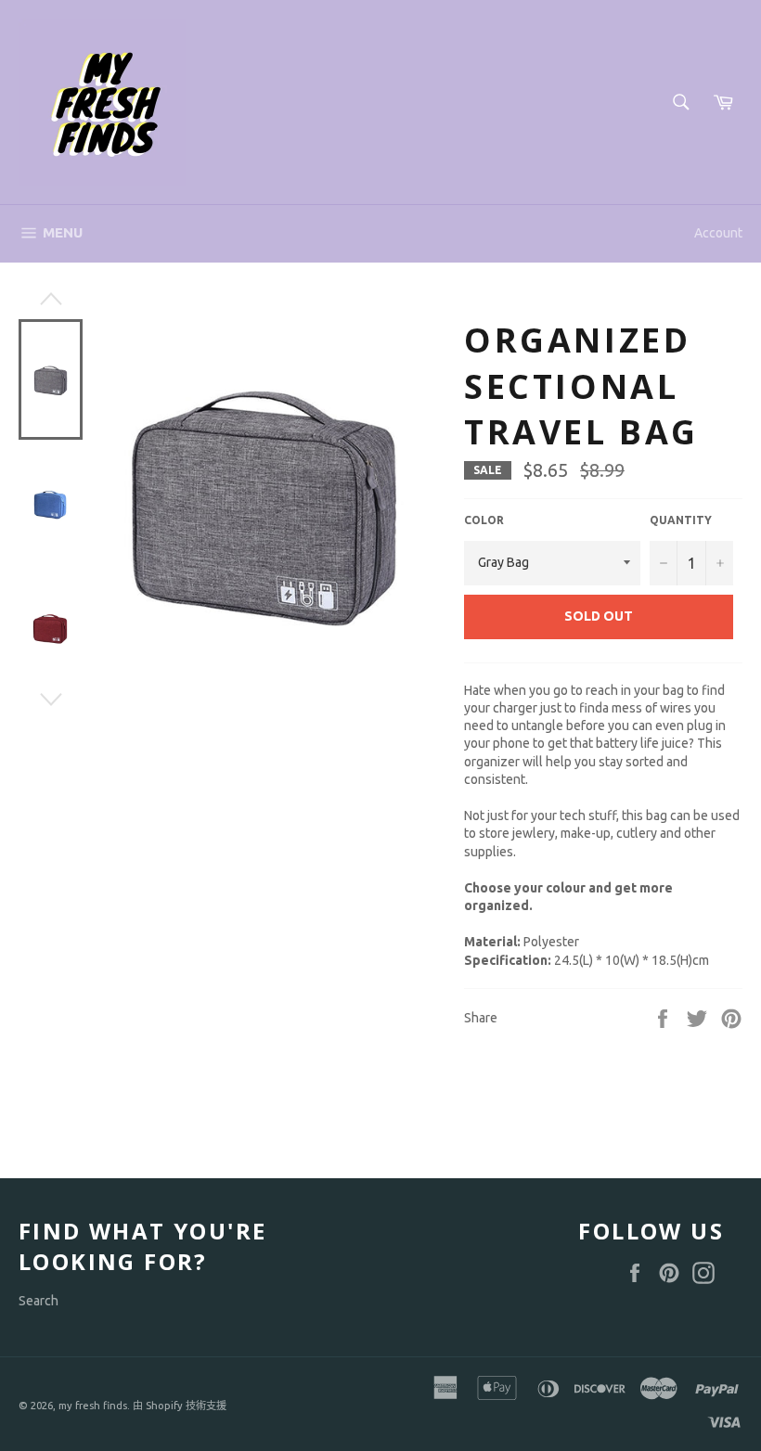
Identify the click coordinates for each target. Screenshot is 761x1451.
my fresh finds (92, 1405)
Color (484, 520)
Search (38, 1300)
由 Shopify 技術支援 (179, 1405)
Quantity (681, 520)
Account (718, 232)
